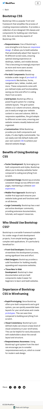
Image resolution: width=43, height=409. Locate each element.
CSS (22, 141)
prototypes (10, 313)
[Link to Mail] (24, 387)
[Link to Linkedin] (19, 387)
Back (6, 10)
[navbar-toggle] (37, 3)
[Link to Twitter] (15, 387)
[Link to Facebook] (10, 387)
